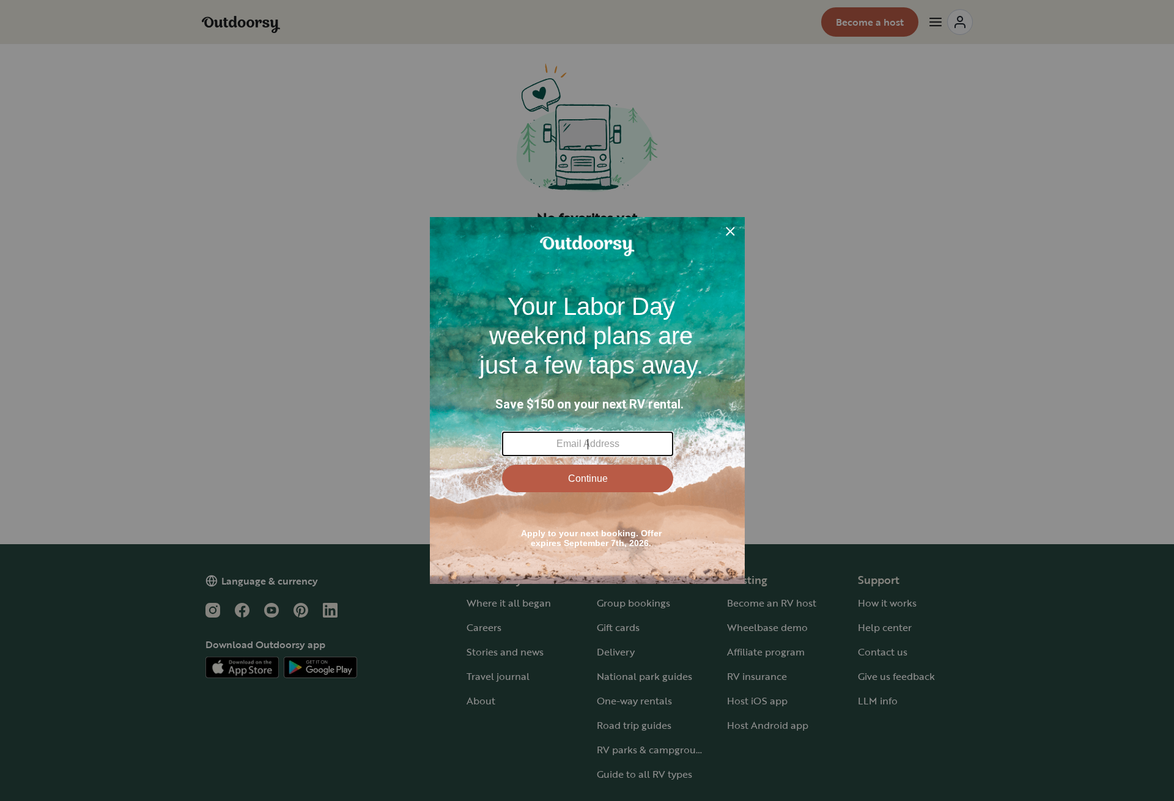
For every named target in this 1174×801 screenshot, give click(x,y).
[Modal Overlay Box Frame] (587, 400)
